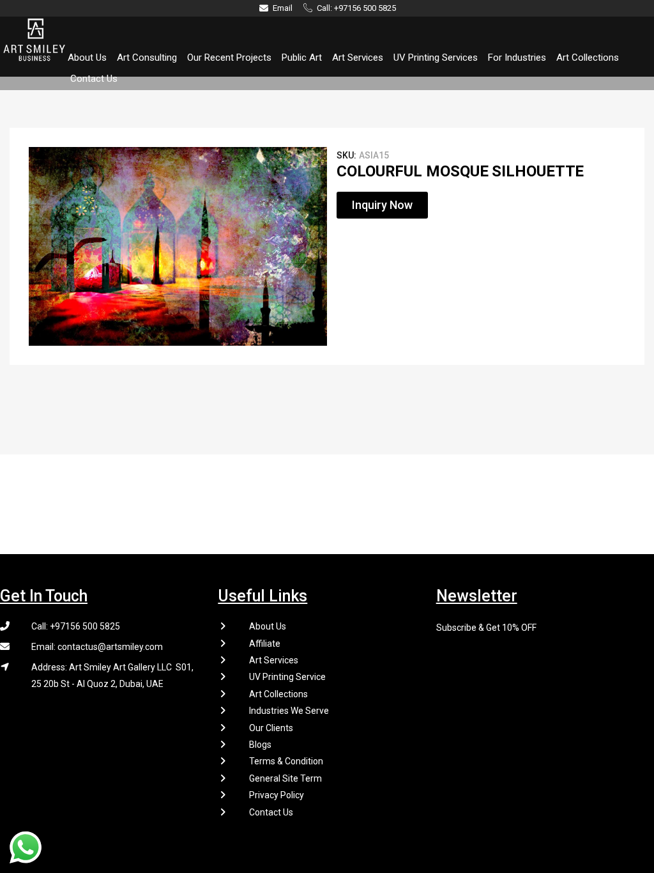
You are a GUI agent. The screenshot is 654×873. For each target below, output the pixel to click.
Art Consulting (147, 57)
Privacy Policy (276, 795)
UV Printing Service (287, 677)
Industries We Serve (289, 711)
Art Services (357, 57)
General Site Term (285, 778)
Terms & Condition (286, 761)
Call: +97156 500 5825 (75, 626)
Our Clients (271, 728)
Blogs (260, 744)
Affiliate (264, 643)
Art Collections (587, 57)
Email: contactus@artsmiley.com (97, 647)
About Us (87, 57)
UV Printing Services (435, 57)
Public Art (302, 57)
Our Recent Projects (229, 57)
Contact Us (94, 78)
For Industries (517, 57)
